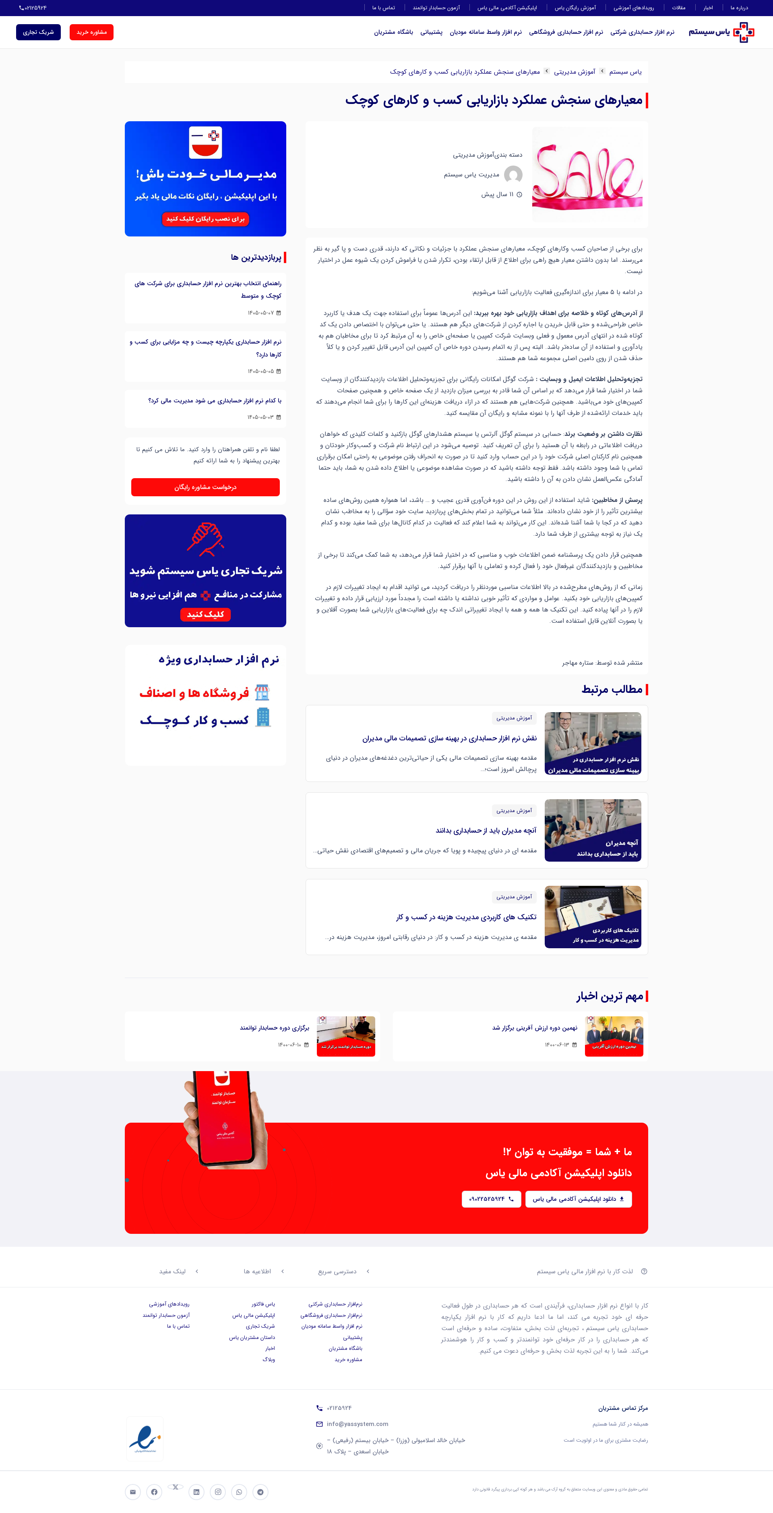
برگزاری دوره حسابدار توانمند (274, 1028)
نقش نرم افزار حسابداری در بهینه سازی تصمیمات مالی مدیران (449, 738)
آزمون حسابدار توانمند (436, 8)
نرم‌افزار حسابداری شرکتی (335, 1304)
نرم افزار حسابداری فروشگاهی (566, 32)
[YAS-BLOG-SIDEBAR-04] (205, 181)
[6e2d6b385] (145, 1439)
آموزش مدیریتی (574, 72)
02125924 (339, 1408)
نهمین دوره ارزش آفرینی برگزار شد (534, 1028)
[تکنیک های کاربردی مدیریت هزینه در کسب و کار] (593, 917)
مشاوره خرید (348, 1359)
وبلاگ (268, 1359)
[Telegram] (260, 1492)
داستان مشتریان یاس (252, 1337)
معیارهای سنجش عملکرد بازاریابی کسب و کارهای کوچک (465, 72)
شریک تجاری (260, 1326)
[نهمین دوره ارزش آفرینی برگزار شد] (614, 1036)
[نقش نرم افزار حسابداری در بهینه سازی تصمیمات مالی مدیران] (593, 743)
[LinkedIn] (196, 1492)
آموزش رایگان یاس (575, 8)
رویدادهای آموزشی (634, 8)
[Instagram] (218, 1492)
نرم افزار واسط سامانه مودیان (486, 32)
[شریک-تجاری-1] (205, 574)
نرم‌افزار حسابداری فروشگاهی (331, 1315)
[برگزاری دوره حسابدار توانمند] (346, 1036)
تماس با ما (383, 8)
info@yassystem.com (358, 1424)
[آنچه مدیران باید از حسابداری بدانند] (593, 830)
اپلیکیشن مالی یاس (253, 1315)
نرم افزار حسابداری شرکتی (642, 32)
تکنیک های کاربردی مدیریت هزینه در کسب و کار (467, 917)
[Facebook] (154, 1492)
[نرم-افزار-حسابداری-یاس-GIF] (205, 705)
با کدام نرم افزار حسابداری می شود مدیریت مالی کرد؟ (214, 401)
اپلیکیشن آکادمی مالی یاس (507, 8)
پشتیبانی (431, 32)
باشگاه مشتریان (393, 32)
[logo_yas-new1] (722, 32)
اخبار (708, 8)
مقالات (679, 8)
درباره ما (739, 8)
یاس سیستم (626, 72)
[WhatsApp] (239, 1492)
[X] (175, 1487)
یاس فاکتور (263, 1304)
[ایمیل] (133, 1492)
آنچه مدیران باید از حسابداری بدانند (486, 830)
